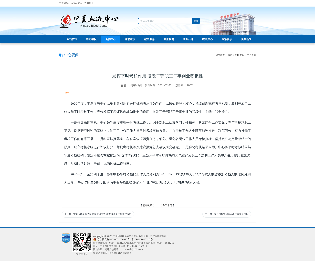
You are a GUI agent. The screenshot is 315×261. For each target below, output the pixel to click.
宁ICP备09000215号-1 (143, 239)
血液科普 (169, 39)
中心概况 (91, 39)
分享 (66, 92)
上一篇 (97, 214)
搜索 (196, 21)
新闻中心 (110, 39)
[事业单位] (66, 238)
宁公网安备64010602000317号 (114, 239)
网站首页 (72, 39)
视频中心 (207, 39)
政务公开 (188, 39)
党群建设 (130, 39)
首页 (230, 54)
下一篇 (226, 214)
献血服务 (149, 39)
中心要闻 (251, 54)
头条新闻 (246, 39)
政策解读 (227, 39)
